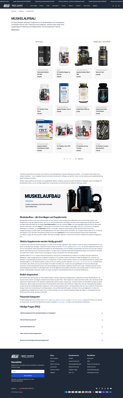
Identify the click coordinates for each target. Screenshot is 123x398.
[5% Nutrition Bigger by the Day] (64, 56)
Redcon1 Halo (100, 72)
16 (75, 159)
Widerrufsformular (74, 367)
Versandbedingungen (93, 369)
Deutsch (13, 388)
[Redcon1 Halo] (103, 56)
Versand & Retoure (74, 361)
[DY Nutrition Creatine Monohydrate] (103, 129)
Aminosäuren (76, 261)
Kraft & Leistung (54, 364)
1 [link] (64, 159)
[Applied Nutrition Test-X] (64, 93)
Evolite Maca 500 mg (82, 109)
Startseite (13, 11)
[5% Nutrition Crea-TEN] (64, 129)
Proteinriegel (60, 302)
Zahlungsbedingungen (75, 364)
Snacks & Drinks (54, 369)
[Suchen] (113, 5)
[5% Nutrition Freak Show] (44, 93)
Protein (52, 361)
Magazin (52, 372)
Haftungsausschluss (93, 372)
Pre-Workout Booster (87, 261)
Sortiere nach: (98, 41)
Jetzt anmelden (28, 375)
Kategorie (21, 11)
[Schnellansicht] (51, 47)
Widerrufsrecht (91, 367)
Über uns (71, 372)
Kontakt (71, 358)
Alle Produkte (54, 358)
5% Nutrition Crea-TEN (63, 146)
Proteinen (64, 246)
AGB (88, 361)
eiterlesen (16, 30)
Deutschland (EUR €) (27, 388)
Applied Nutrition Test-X (64, 109)
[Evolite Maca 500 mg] (83, 93)
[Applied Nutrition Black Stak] (83, 56)
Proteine (46, 300)
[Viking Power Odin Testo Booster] (103, 93)
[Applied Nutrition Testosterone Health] (44, 129)
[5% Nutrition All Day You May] (83, 129)
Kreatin (33, 255)
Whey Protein (77, 246)
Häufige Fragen (73, 369)
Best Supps (19, 392)
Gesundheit (53, 367)
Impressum (90, 358)
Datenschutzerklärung (17, 380)
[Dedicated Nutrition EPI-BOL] (44, 56)
